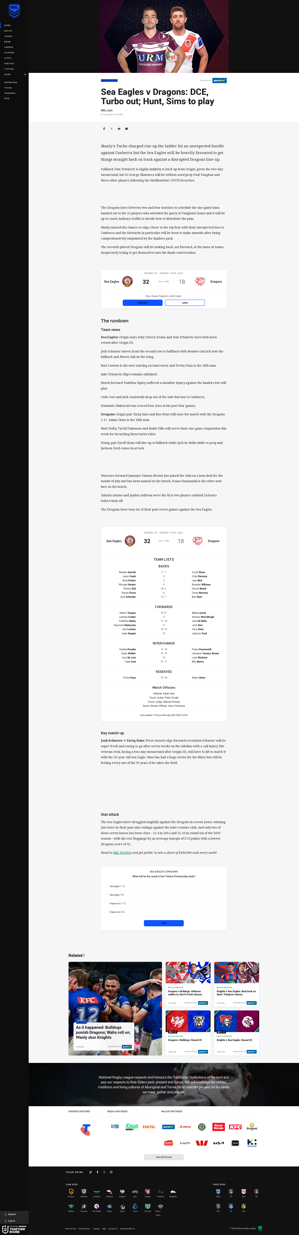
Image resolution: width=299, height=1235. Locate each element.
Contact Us (113, 1228)
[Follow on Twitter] (104, 1172)
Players (9, 52)
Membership (10, 82)
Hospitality (9, 93)
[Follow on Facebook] (97, 1172)
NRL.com (107, 110)
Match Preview (109, 81)
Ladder (8, 47)
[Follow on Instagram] (111, 1172)
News (7, 25)
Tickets (8, 87)
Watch (8, 31)
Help (104, 1228)
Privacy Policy (84, 1228)
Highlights (143, 302)
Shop (6, 98)
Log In (11, 1220)
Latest (185, 302)
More (7, 74)
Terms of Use (70, 1228)
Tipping (9, 69)
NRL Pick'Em (122, 852)
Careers (96, 1228)
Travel (8, 36)
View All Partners (164, 1157)
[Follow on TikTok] (90, 1172)
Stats (8, 58)
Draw (7, 41)
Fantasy (9, 63)
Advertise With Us (127, 1228)
